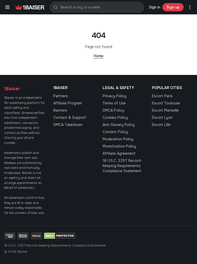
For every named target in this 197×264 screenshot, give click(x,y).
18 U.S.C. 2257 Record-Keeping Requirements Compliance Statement (122, 165)
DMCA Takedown (68, 124)
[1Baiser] (30, 7)
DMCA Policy (113, 110)
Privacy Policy (114, 96)
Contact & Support (69, 117)
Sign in (154, 7)
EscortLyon (162, 117)
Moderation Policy (118, 139)
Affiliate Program (67, 103)
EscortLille (161, 124)
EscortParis (162, 96)
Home (98, 56)
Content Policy (115, 132)
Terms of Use (114, 103)
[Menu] (7, 7)
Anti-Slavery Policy (119, 124)
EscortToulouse (166, 103)
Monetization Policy (119, 146)
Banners (60, 110)
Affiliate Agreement (119, 153)
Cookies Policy (115, 117)
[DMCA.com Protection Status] (59, 236)
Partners (60, 96)
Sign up (173, 7)
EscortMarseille (165, 110)
